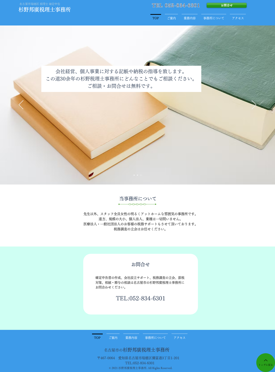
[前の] (21, 105)
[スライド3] (140, 175)
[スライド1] (134, 175)
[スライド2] (137, 175)
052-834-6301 (147, 298)
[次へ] (254, 105)
